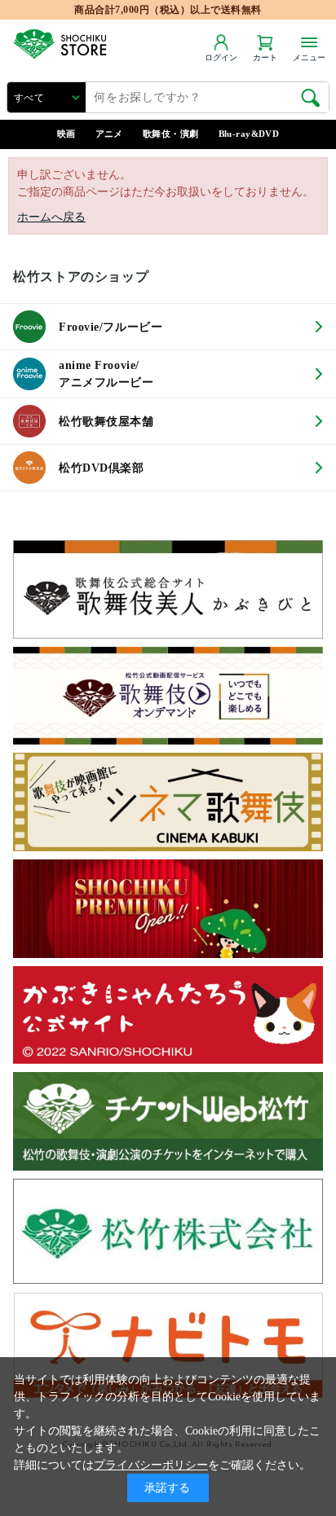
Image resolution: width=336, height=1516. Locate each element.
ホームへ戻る (51, 217)
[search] (311, 98)
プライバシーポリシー (151, 1465)
